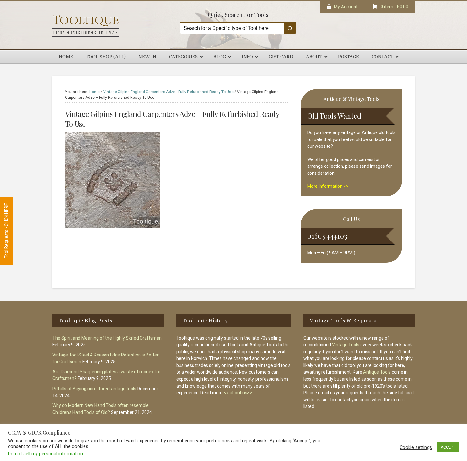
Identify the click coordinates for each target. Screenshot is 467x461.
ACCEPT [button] (448, 447)
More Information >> (328, 186)
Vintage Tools (345, 344)
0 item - (394, 6)
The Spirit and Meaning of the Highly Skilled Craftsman (107, 338)
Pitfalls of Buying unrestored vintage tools (94, 388)
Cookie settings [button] (416, 447)
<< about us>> (238, 392)
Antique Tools (377, 372)
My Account (346, 6)
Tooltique (85, 20)
